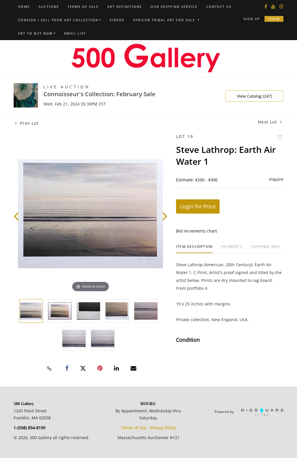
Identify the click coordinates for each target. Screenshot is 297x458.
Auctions (49, 6)
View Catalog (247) (254, 96)
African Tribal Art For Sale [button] (165, 20)
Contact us (218, 6)
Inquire (276, 179)
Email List (75, 33)
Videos (117, 20)
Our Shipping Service (174, 6)
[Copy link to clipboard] (49, 368)
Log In (274, 19)
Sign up (252, 19)
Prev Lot (28, 123)
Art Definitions (124, 6)
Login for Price (197, 206)
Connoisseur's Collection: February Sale (99, 94)
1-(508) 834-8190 (30, 427)
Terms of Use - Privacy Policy (148, 427)
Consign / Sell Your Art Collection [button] (58, 20)
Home (24, 6)
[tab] (194, 249)
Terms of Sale (83, 6)
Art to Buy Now (35, 33)
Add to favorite (279, 137)
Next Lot (268, 121)
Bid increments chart (196, 231)
